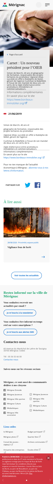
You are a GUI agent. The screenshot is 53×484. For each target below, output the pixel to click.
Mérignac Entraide (14, 390)
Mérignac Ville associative (12, 414)
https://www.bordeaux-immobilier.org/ (23, 157)
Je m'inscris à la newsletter (20, 312)
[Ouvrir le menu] (47, 5)
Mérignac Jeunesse (14, 394)
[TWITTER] (27, 185)
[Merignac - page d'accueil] (26, 5)
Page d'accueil (16, 54)
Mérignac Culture (14, 404)
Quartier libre (33, 437)
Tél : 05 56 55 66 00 (13, 357)
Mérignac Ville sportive (16, 399)
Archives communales (36, 442)
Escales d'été (33, 450)
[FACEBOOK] (36, 185)
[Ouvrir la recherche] (39, 5)
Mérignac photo (10, 437)
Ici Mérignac (8, 432)
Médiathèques (12, 408)
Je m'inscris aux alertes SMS (20, 332)
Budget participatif (35, 432)
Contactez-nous (11, 360)
